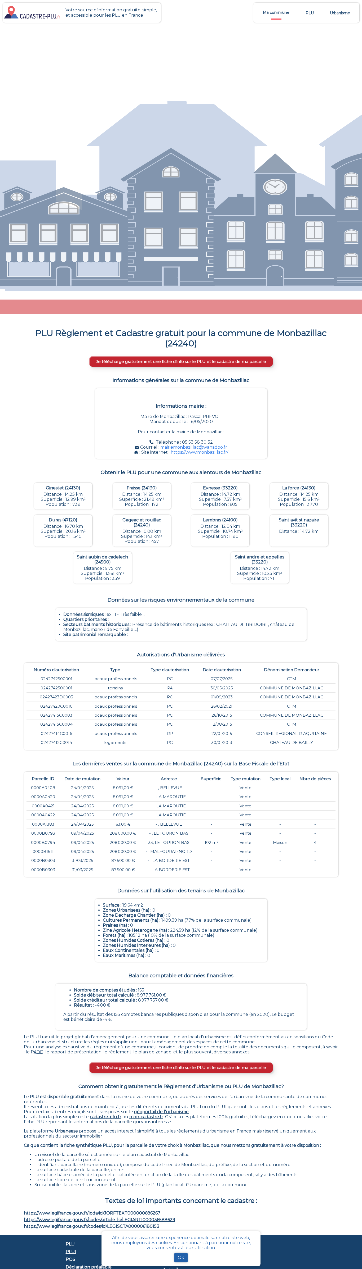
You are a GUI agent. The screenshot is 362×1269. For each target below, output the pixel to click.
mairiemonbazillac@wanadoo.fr (193, 447)
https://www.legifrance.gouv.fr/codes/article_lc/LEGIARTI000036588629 (99, 1219)
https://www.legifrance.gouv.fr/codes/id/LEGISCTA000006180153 (91, 1226)
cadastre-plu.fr (105, 1116)
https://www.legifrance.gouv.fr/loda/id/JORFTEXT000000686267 (92, 1213)
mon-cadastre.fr (146, 1116)
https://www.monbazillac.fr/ (199, 452)
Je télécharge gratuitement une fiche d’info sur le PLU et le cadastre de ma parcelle (181, 361)
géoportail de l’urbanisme (161, 1111)
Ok (181, 1257)
